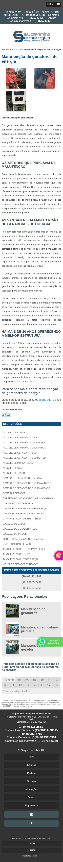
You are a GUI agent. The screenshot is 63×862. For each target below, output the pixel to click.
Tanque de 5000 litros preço (20, 559)
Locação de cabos (14, 524)
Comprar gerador (14, 493)
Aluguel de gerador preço (20, 453)
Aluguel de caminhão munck (20, 437)
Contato (31, 797)
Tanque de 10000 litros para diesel (24, 549)
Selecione (9, 679)
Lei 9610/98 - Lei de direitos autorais (17, 706)
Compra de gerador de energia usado (26, 488)
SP (42, 679)
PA (56, 685)
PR (49, 679)
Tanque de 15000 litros (17, 554)
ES (34, 679)
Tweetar (6, 415)
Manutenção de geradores (33, 611)
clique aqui (45, 399)
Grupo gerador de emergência (22, 518)
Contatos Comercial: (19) (33, 16)
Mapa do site (31, 805)
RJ (19, 679)
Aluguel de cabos (14, 432)
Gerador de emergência (18, 503)
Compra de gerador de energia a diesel (27, 483)
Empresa (31, 765)
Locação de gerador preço (20, 529)
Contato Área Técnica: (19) (30, 730)
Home (31, 757)
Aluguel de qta (12, 468)
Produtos (31, 773)
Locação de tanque (15, 534)
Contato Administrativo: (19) (33, 19)
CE (28, 685)
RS (5, 685)
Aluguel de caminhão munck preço (24, 442)
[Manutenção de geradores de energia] (16, 78)
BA (20, 685)
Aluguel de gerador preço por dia (24, 458)
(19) (34, 15)
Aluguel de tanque (14, 473)
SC (56, 679)
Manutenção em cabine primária (23, 539)
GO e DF (38, 685)
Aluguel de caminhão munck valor (24, 447)
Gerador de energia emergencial (24, 513)
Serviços (31, 781)
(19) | (32, 726)
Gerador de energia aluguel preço (25, 508)
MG (27, 679)
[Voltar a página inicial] (31, 34)
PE (13, 685)
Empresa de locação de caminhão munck (28, 498)
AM (48, 685)
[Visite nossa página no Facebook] (31, 823)
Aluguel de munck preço (18, 463)
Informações (12, 423)
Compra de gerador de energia (22, 478)
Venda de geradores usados (20, 564)
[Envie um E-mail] (31, 814)
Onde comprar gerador (17, 544)
